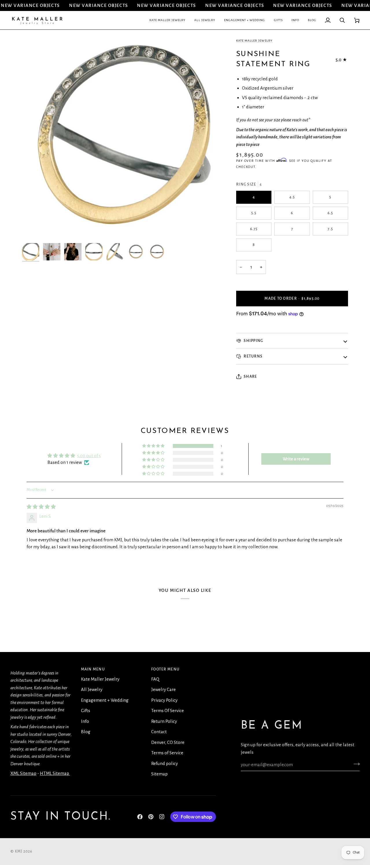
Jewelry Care (163, 689)
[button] (167, 20)
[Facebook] (140, 816)
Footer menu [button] (165, 669)
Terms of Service (167, 752)
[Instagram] (161, 816)
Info (85, 721)
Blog (85, 731)
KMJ (19, 851)
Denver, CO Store (167, 742)
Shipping (253, 341)
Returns (252, 356)
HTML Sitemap (55, 773)
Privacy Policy (164, 700)
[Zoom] (33, 229)
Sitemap (159, 773)
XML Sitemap (23, 773)
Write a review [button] (296, 459)
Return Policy (164, 721)
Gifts (85, 710)
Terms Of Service (167, 710)
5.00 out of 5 (89, 455)
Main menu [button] (93, 669)
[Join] (355, 763)
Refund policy (164, 763)
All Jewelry (91, 689)
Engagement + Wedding (105, 700)
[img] (41, 506)
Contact (159, 731)
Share (250, 377)
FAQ (155, 679)
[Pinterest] (150, 816)
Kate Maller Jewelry (254, 40)
